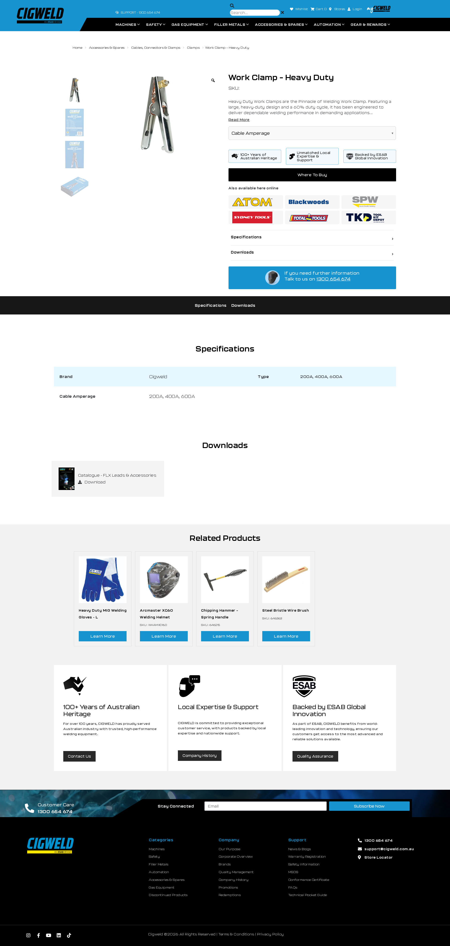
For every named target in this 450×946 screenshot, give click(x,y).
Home (77, 47)
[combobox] (255, 13)
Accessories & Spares (279, 24)
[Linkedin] (59, 935)
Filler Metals (229, 24)
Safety (154, 24)
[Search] (232, 5)
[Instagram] (28, 935)
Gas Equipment (188, 24)
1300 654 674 (333, 278)
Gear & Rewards (368, 24)
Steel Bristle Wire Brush (285, 610)
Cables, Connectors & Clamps (155, 47)
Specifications (211, 305)
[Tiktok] (69, 935)
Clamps (193, 47)
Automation (327, 24)
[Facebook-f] (38, 935)
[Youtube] (48, 935)
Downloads (243, 305)
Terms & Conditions (236, 934)
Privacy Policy (270, 934)
